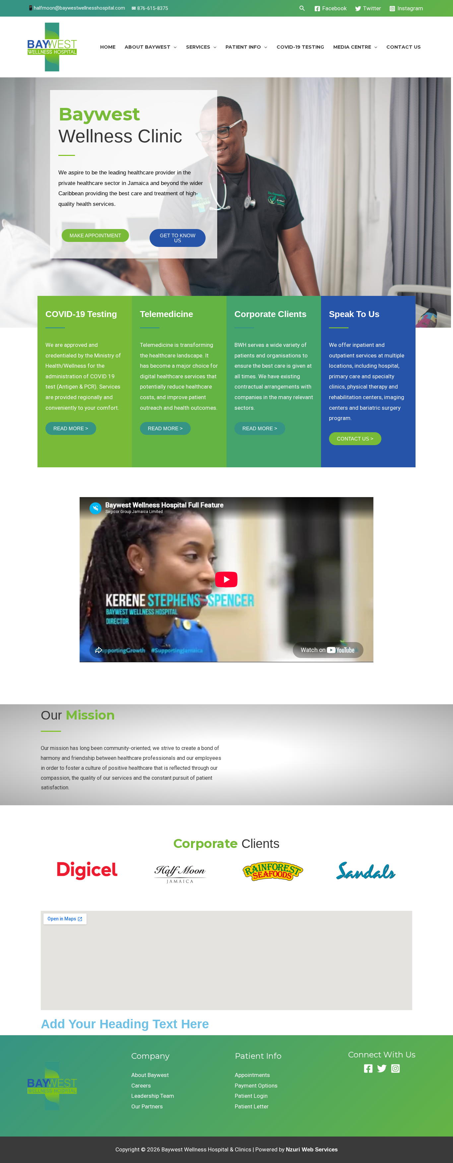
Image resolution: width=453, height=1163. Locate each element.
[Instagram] (395, 1068)
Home (107, 47)
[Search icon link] (302, 8)
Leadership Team (152, 1096)
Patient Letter (252, 1106)
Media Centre (352, 47)
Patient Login (251, 1096)
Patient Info (243, 47)
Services (198, 47)
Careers (141, 1085)
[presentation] (173, 47)
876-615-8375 (150, 8)
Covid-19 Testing (300, 47)
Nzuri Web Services (312, 1149)
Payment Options (256, 1085)
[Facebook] (368, 1068)
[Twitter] (382, 1068)
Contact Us (403, 47)
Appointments (252, 1075)
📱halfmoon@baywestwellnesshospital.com (76, 8)
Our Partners (147, 1106)
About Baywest (147, 47)
